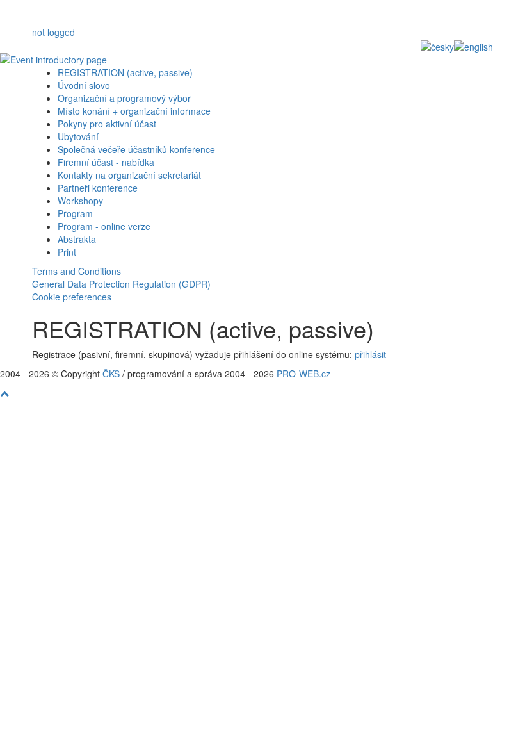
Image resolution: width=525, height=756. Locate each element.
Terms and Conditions (76, 271)
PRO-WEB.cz (303, 373)
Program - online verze (104, 226)
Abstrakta (77, 239)
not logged (53, 32)
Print (67, 251)
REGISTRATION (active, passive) (125, 72)
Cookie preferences (71, 296)
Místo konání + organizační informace (134, 110)
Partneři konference (98, 187)
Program (75, 213)
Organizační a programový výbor (124, 98)
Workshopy (80, 200)
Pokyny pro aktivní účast (107, 123)
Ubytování (78, 136)
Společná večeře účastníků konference (136, 149)
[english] (473, 45)
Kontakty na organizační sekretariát (129, 174)
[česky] (437, 45)
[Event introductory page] (262, 59)
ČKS (111, 373)
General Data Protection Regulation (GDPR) (121, 283)
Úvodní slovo (84, 85)
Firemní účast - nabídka (106, 162)
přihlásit (370, 354)
